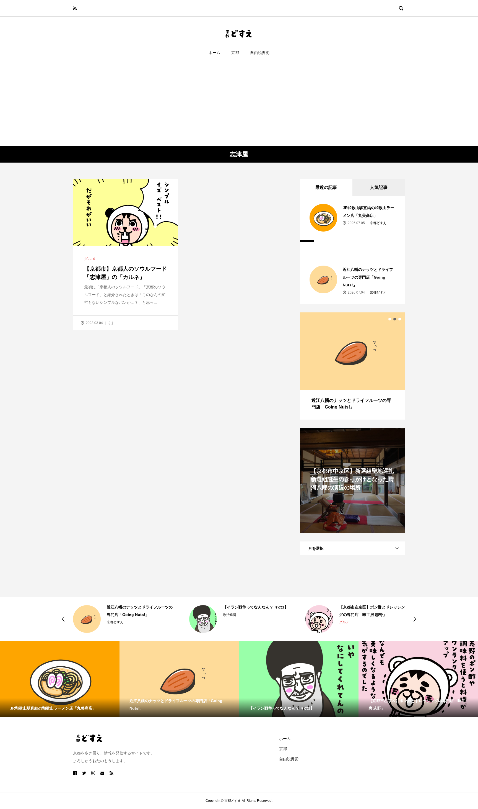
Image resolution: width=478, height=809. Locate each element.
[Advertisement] (239, 104)
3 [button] (399, 319)
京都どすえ (377, 223)
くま (111, 323)
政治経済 (229, 615)
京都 (235, 52)
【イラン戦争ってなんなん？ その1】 (255, 607)
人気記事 (379, 187)
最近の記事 (326, 187)
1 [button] (389, 319)
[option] (352, 366)
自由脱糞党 (259, 52)
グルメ (90, 259)
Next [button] (414, 619)
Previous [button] (63, 619)
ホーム (214, 52)
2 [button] (394, 319)
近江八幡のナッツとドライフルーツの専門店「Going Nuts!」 (368, 277)
